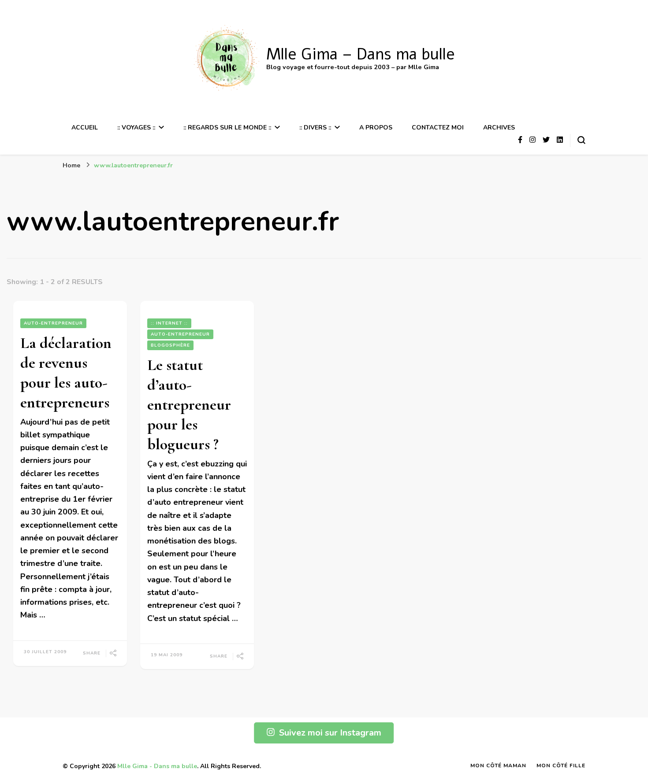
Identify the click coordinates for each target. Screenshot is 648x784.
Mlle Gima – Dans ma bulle (360, 54)
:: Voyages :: (136, 127)
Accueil (84, 127)
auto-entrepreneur (53, 323)
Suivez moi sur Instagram (330, 733)
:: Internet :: (169, 323)
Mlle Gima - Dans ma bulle (157, 766)
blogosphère (170, 345)
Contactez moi (438, 127)
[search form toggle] (581, 140)
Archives (499, 127)
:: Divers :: (315, 127)
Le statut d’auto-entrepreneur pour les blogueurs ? (189, 404)
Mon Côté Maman (498, 765)
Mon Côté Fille (560, 765)
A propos (375, 127)
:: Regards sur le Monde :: (227, 127)
